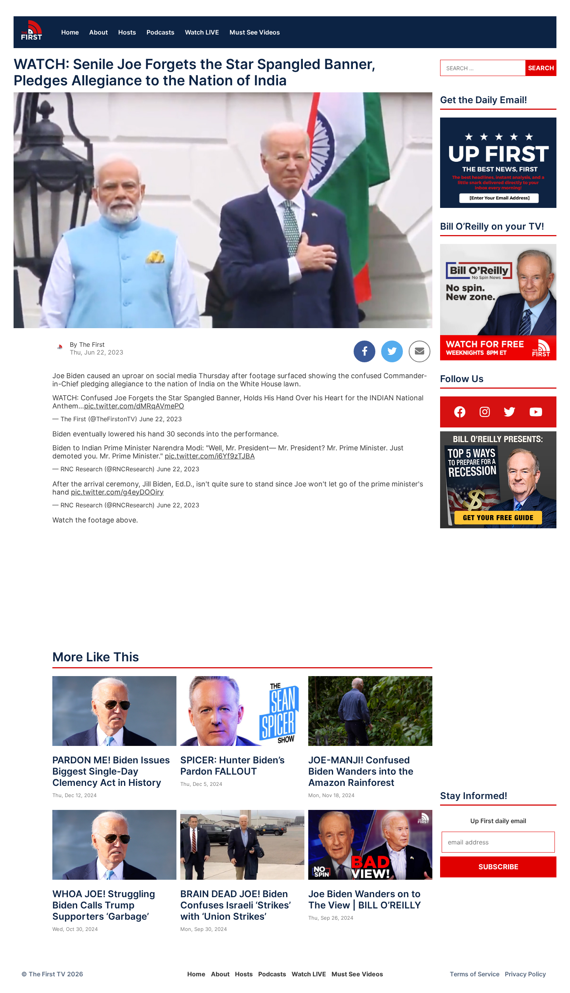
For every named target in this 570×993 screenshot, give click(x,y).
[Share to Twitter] (392, 351)
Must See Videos (255, 32)
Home (70, 32)
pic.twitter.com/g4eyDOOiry (117, 492)
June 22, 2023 (160, 419)
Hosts (127, 32)
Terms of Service (474, 974)
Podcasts (160, 32)
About (98, 32)
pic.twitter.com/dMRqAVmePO (134, 406)
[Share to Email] (419, 351)
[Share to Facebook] (364, 351)
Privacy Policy (525, 974)
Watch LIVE (202, 32)
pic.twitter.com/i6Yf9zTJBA (210, 456)
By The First (87, 344)
